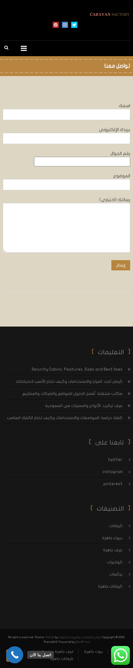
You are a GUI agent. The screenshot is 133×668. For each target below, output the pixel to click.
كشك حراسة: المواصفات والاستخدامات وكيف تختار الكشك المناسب (64, 418)
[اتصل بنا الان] (14, 654)
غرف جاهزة (112, 550)
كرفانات (115, 526)
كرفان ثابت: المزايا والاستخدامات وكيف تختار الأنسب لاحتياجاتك (69, 381)
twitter (74, 25)
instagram (65, 25)
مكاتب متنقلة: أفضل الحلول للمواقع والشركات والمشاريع (72, 393)
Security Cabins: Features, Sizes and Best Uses (77, 369)
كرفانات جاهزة (110, 586)
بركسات (115, 574)
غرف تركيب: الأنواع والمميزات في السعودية (83, 406)
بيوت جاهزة (112, 538)
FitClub (49, 637)
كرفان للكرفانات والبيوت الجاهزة (80, 637)
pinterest (56, 25)
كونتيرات (114, 562)
